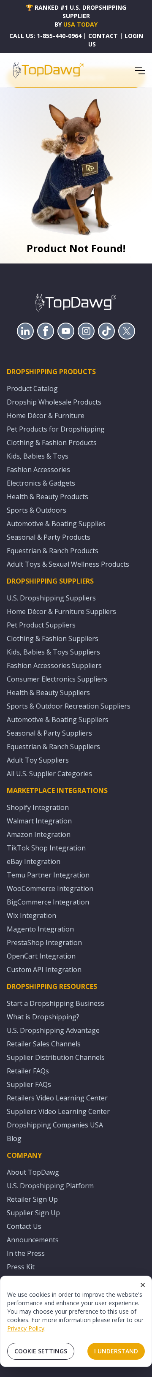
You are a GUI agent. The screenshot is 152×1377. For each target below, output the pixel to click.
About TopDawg (33, 1172)
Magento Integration (40, 929)
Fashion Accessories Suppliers (54, 665)
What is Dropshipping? (43, 1016)
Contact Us (24, 1226)
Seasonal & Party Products (48, 537)
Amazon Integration (39, 834)
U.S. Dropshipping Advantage (53, 1030)
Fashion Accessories (38, 469)
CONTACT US (103, 40)
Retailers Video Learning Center (57, 1098)
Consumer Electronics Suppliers (57, 679)
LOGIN (134, 36)
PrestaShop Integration (44, 942)
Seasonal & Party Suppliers (49, 733)
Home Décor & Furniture (45, 415)
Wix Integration (31, 915)
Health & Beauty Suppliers (48, 692)
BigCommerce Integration (48, 902)
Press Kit (21, 1266)
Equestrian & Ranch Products (52, 550)
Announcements (33, 1239)
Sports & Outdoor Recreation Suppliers (68, 706)
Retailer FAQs (28, 1071)
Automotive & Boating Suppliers (58, 719)
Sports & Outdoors (36, 510)
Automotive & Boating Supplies (56, 523)
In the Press (26, 1253)
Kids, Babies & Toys (37, 456)
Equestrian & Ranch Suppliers (53, 746)
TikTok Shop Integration (46, 848)
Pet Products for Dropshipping (56, 429)
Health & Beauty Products (47, 496)
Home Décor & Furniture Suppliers (61, 611)
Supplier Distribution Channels (56, 1057)
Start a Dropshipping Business (55, 1003)
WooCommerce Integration (50, 888)
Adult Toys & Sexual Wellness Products (68, 564)
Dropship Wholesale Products (54, 402)
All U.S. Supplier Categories (49, 773)
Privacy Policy (25, 1328)
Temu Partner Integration (48, 875)
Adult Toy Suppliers (38, 760)
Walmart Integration (39, 821)
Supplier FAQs (29, 1084)
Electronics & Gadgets (41, 483)
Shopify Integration (38, 807)
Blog (14, 1138)
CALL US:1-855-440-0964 (45, 36)
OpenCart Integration (41, 956)
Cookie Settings (40, 1351)
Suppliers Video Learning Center (58, 1111)
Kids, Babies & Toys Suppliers (53, 652)
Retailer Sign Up (32, 1199)
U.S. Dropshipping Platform (50, 1185)
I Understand (116, 1351)
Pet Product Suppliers (41, 625)
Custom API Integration (44, 969)
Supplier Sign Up (33, 1212)
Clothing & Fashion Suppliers (52, 638)
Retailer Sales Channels (44, 1043)
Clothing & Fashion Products (52, 442)
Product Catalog (32, 388)
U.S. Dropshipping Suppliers (51, 598)
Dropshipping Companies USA (55, 1125)
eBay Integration (33, 861)
